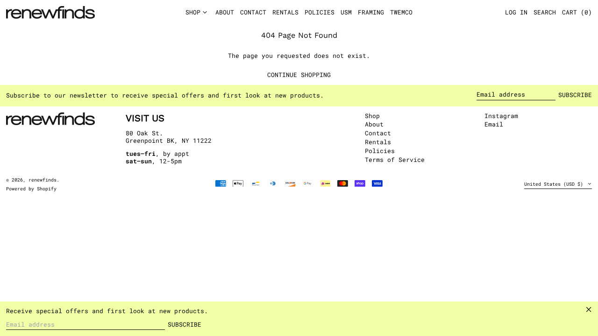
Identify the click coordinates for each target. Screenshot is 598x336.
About (374, 124)
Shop (372, 116)
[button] (577, 12)
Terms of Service (395, 159)
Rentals (378, 142)
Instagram (501, 116)
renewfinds (42, 179)
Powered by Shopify (31, 188)
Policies (380, 151)
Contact (378, 133)
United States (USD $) (555, 184)
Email (493, 124)
